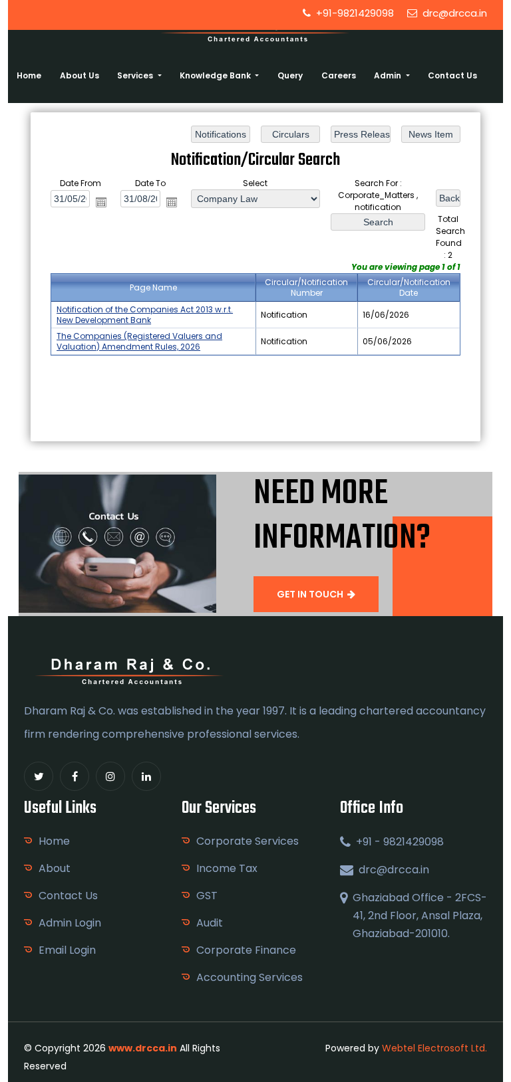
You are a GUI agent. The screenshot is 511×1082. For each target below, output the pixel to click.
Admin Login (70, 922)
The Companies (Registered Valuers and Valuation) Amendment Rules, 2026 (139, 341)
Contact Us (452, 75)
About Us (79, 75)
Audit (209, 922)
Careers (338, 75)
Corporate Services (247, 841)
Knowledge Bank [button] (216, 75)
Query (290, 75)
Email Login (67, 950)
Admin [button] (388, 75)
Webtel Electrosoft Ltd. (434, 1048)
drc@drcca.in (453, 13)
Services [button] (136, 75)
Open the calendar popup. (101, 202)
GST (207, 895)
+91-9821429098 (353, 13)
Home (29, 75)
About (55, 868)
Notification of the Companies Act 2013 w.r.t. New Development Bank (145, 315)
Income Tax (226, 868)
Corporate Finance (246, 950)
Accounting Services (249, 977)
